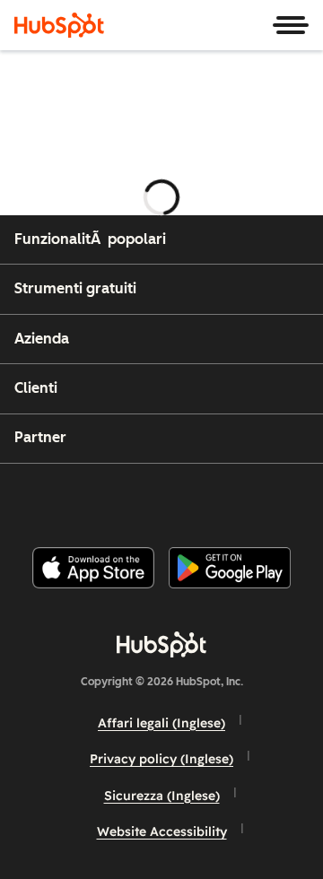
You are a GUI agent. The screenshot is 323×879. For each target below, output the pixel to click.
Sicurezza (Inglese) (162, 796)
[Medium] (266, 498)
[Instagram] (85, 498)
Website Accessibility (162, 831)
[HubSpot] (59, 25)
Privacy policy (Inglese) (161, 759)
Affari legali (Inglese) (161, 723)
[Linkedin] (221, 498)
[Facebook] (40, 498)
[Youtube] (130, 498)
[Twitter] (176, 498)
